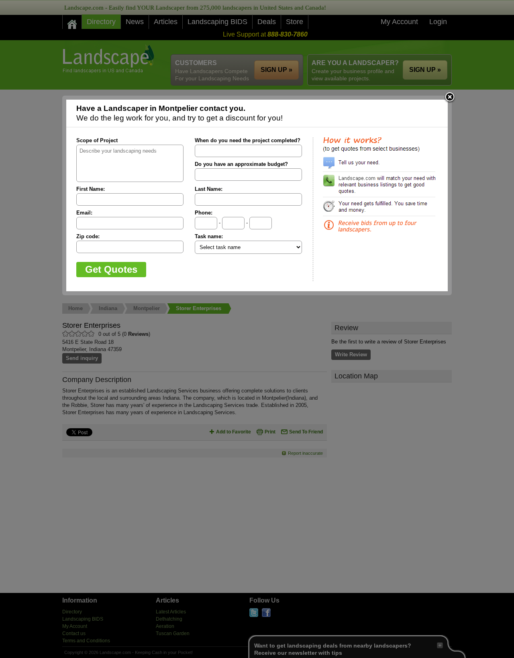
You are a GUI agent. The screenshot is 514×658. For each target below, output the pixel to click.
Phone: (203, 213)
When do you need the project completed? (247, 140)
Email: (84, 213)
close (450, 98)
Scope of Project (97, 140)
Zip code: (88, 236)
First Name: (90, 189)
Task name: (209, 236)
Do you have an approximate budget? (241, 164)
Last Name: (208, 189)
